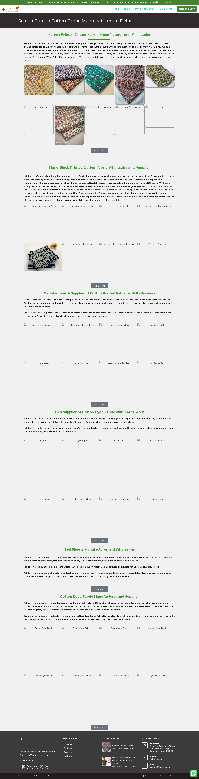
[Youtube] (47, 767)
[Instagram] (32, 767)
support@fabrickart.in (160, 767)
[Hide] (1, 17)
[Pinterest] (42, 767)
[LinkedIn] (37, 767)
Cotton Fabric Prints (122, 746)
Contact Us (68, 748)
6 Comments (129, 749)
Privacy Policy (175, 776)
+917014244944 (165, 2)
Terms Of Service (161, 776)
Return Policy (69, 752)
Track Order (69, 756)
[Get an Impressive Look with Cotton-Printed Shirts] (106, 761)
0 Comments (132, 766)
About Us (68, 744)
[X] (23, 767)
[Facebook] (28, 767)
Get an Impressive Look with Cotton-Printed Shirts (124, 760)
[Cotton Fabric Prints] (106, 747)
